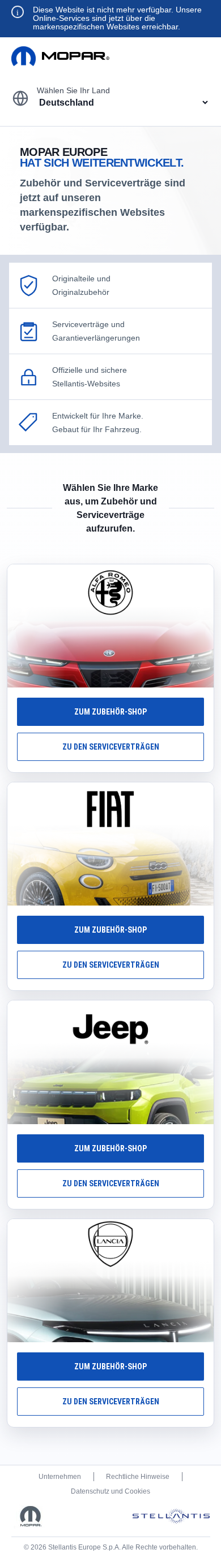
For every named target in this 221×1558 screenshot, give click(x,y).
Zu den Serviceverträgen (110, 746)
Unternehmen (60, 1477)
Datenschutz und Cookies (110, 1491)
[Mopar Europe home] (60, 56)
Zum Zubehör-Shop (110, 711)
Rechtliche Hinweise (137, 1477)
